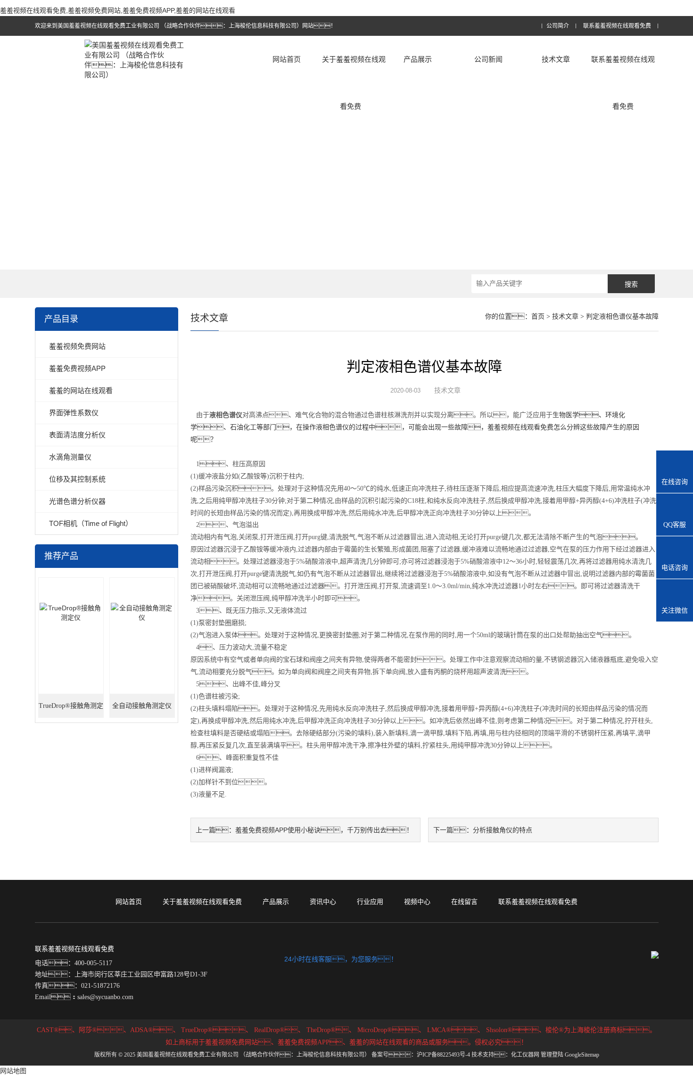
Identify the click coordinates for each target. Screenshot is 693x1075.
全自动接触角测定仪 (142, 705)
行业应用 (370, 901)
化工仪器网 (525, 1054)
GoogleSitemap (582, 1054)
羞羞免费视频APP (77, 368)
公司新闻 (488, 59)
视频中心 (417, 901)
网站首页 (286, 59)
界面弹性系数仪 (74, 413)
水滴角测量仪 (70, 457)
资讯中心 (323, 901)
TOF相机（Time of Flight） (90, 523)
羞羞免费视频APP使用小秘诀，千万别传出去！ (324, 830)
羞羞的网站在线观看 (81, 390)
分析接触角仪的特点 (502, 830)
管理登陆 (552, 1054)
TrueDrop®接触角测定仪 (71, 710)
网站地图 (13, 1071)
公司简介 (557, 26)
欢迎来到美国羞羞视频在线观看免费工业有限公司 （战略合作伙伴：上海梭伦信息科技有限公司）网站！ (185, 26)
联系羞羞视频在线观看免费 (617, 26)
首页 (537, 316)
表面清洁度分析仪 (77, 435)
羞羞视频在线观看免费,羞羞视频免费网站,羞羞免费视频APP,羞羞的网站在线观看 (117, 10)
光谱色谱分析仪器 (77, 501)
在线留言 (464, 901)
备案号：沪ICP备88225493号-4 (420, 1054)
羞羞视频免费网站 (77, 346)
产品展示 (418, 59)
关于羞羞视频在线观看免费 (354, 82)
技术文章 (556, 59)
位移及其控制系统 (77, 479)
